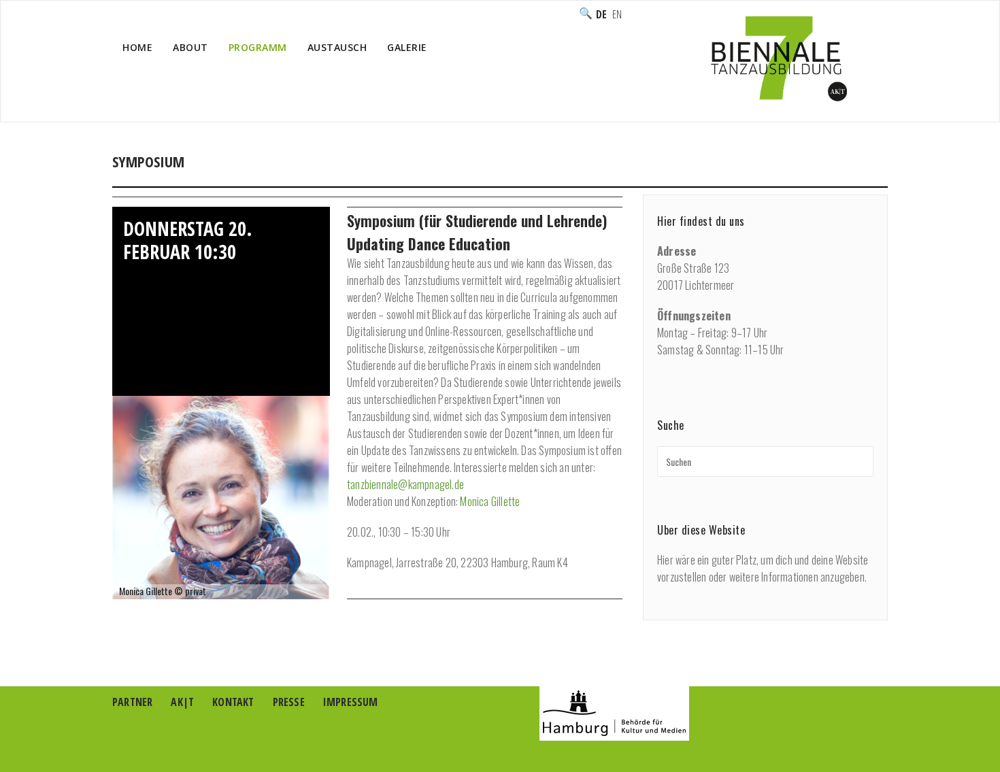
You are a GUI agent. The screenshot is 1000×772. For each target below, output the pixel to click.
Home (137, 47)
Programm (794, 176)
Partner (132, 701)
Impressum (350, 701)
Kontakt (233, 701)
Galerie (407, 47)
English (617, 14)
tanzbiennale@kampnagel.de (405, 484)
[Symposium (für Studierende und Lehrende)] (221, 495)
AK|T (182, 701)
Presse (289, 701)
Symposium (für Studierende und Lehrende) (477, 220)
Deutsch (601, 14)
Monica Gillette (490, 501)
